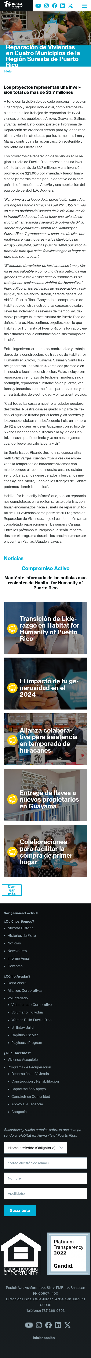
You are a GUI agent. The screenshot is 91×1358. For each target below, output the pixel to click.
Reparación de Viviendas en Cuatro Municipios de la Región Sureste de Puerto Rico (43, 55)
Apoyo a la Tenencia (27, 1104)
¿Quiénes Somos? (19, 921)
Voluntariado (18, 998)
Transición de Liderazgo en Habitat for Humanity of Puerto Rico (49, 628)
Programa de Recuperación (29, 1067)
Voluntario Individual (27, 1012)
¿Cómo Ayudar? (17, 976)
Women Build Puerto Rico (31, 1020)
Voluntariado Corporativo (31, 1004)
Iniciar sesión (44, 1338)
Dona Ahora (17, 983)
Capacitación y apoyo (28, 1089)
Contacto (15, 966)
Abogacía (19, 1112)
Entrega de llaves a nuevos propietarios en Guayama (49, 800)
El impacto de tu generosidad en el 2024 (49, 688)
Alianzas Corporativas (25, 990)
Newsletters (17, 951)
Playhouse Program (26, 1043)
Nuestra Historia (20, 928)
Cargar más (12, 890)
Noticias (14, 943)
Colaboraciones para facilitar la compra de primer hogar (46, 852)
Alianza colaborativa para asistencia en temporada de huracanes (49, 740)
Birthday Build (22, 1027)
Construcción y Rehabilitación (35, 1081)
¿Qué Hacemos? (17, 1053)
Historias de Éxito (22, 935)
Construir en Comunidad (30, 1096)
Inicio (8, 71)
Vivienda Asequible (23, 1059)
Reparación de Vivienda (30, 1074)
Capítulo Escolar (24, 1035)
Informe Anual (19, 958)
